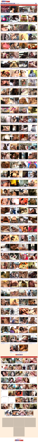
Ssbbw (22, 334)
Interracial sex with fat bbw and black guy (32, 178)
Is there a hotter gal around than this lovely (23, 315)
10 (20, 354)
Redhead (29, 315)
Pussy (15, 50)
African (2, 23)
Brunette (11, 178)
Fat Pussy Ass (12, 376)
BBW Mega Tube (19, 370)
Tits (21, 87)
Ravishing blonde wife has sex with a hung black (23, 215)
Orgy (16, 68)
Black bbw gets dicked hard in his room (33, 343)
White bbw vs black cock (14, 31)
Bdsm (14, 59)
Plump (20, 78)
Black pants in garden (32, 31)
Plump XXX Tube (26, 376)
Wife (21, 215)
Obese (11, 32)
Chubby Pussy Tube (19, 383)
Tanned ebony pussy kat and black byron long (14, 50)
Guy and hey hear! (14, 141)
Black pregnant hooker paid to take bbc (5, 150)
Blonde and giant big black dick (23, 342)
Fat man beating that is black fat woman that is (5, 178)
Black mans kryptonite (23, 31)
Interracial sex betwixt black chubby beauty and (14, 333)
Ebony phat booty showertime (32, 86)
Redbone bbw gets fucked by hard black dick (33, 141)
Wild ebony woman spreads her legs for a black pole (5, 86)
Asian (12, 59)
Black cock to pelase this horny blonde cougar (5, 22)
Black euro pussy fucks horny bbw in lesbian (5, 105)
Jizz (33, 59)
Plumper (24, 123)
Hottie (31, 325)
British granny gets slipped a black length (5, 59)
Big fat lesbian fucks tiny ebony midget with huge (5, 215)
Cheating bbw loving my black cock (14, 22)
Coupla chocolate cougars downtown (14, 214)
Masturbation (11, 78)
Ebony (20, 14)
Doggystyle (22, 123)
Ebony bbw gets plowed (5, 333)
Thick (31, 96)
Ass (21, 251)
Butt (23, 68)
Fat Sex (26, 409)
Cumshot (30, 59)
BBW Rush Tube (26, 383)
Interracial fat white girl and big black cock (32, 297)
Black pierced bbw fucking (33, 205)
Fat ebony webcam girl (23, 269)
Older (8, 59)
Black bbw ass (32, 333)
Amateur (20, 59)
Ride (1, 325)
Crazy (1, 197)
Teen (30, 169)
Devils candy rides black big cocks (14, 351)
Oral (10, 279)
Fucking (29, 14)
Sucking (20, 142)
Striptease (32, 132)
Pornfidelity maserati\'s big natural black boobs (24, 324)
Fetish (20, 50)
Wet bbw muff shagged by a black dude (23, 96)
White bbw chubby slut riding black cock (5, 324)
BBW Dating (13, 3)
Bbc (21, 114)
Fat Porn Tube (33, 370)
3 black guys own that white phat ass (23, 223)
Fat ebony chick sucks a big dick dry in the (32, 288)
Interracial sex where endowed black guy (14, 41)
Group (29, 96)
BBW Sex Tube (4, 363)
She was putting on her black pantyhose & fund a (14, 324)
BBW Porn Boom (19, 409)
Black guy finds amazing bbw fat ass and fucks (5, 160)
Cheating (13, 23)
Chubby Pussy (33, 383)
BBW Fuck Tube (33, 409)
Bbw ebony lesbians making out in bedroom (33, 242)
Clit (14, 50)
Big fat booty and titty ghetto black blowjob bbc (14, 279)
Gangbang (14, 68)
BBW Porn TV (26, 370)
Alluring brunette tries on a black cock (5, 31)
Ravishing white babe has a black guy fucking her (32, 279)
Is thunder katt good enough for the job (33, 22)
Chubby (15, 178)
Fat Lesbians (4, 383)
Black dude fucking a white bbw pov (5, 141)
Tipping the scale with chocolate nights (23, 233)
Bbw (29, 50)
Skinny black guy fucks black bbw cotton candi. (5, 224)
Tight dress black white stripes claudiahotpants (32, 132)
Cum (34, 59)
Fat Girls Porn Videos (12, 396)
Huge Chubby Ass (19, 396)
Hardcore (13, 87)
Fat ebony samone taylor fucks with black (5, 187)
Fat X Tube (19, 376)
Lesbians (26, 59)
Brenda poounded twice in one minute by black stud (32, 150)
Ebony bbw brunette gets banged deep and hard (14, 288)
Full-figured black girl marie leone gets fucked (32, 160)
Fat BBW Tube (33, 363)
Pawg (17, 132)
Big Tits (33, 187)
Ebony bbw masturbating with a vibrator (23, 160)
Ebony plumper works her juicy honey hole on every (14, 242)
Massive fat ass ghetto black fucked (14, 269)
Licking (6, 178)
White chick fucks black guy (14, 168)
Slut (25, 50)
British (2, 59)
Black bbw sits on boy (5, 287)
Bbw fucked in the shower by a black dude (5, 269)
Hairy (12, 68)
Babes (20, 132)
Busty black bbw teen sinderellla (32, 168)
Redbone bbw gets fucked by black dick (33, 269)
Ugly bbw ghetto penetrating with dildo (23, 104)
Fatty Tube (33, 376)
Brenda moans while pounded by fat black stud (5, 233)
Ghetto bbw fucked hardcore (5, 342)
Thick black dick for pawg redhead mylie (33, 315)
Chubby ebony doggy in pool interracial (5, 315)
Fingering (5, 251)
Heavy (35, 123)
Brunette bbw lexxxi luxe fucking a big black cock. (14, 343)
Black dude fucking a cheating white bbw (33, 114)
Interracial (31, 50)
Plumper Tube (4, 370)
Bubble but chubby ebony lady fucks (32, 214)
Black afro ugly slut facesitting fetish (23, 49)
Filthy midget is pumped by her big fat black (14, 160)
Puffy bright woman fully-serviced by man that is (14, 187)
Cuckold (36, 114)
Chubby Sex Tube (4, 396)
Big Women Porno (26, 396)
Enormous (32, 123)
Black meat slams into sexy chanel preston (33, 13)
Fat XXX (12, 409)
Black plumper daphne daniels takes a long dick (23, 333)
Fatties (33, 123)
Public (20, 151)
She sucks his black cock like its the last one (23, 141)
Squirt (36, 251)
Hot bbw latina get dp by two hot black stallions (5, 260)
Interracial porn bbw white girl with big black (23, 306)
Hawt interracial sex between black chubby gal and (24, 77)
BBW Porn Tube (12, 370)
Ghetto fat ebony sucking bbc (5, 278)
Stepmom (11, 261)
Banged (4, 197)
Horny (3, 132)
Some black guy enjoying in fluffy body (5, 50)
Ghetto (22, 14)
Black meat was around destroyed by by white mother (5, 41)
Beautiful (30, 279)
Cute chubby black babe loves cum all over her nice (23, 242)
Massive (34, 68)
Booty (24, 68)
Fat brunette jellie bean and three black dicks (23, 279)
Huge (32, 68)
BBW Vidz (4, 376)
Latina (3, 261)
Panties (34, 132)
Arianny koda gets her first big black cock (33, 68)
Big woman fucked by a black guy (23, 351)
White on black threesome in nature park (23, 150)
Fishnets (24, 132)
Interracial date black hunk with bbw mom (23, 187)
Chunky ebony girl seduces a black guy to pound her (14, 178)
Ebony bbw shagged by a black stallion (14, 105)
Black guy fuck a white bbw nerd (32, 49)
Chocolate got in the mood (14, 95)
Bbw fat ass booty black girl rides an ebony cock (5, 205)
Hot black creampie (33, 324)
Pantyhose (11, 325)
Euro (7, 59)
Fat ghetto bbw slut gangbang (32, 95)
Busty (22, 132)
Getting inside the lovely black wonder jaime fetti (23, 22)
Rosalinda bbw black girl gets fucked (32, 232)
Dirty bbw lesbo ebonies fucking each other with (23, 260)
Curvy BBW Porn (12, 363)
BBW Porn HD (12, 383)
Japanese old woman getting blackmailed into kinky (14, 59)
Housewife (23, 169)
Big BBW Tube (19, 363)
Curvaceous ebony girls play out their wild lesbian (14, 224)
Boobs (26, 132)
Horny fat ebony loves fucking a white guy (32, 105)
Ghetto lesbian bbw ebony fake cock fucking (14, 251)
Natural (22, 325)
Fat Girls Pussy (26, 363)
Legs (3, 87)
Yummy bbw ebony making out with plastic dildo (5, 169)
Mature (11, 59)
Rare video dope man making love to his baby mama (23, 41)
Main (3, 3)
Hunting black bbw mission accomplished (23, 205)
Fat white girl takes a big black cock (14, 150)
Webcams (8, 3)
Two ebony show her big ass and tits (23, 287)
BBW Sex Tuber (33, 396)
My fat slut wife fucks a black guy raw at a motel (23, 169)
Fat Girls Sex (4, 409)
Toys (3, 169)
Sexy (31, 14)
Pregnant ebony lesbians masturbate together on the (32, 41)
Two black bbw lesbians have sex (14, 232)
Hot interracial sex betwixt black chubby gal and (5, 96)
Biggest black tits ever (23, 86)
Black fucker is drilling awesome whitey (14, 86)
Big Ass (26, 68)
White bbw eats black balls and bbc (14, 205)
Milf (21, 169)
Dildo (4, 169)
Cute (10, 87)
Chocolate (22, 233)
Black (1, 50)
